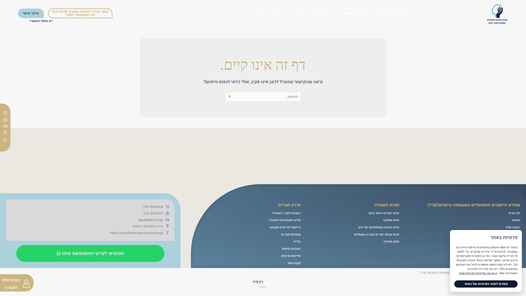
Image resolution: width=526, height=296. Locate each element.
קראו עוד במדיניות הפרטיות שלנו (478, 273)
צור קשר (258, 13)
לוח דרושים (277, 13)
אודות (297, 13)
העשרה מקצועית (353, 13)
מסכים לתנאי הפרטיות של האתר (486, 284)
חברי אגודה (382, 13)
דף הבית (400, 13)
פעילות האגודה (320, 13)
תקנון (263, 287)
